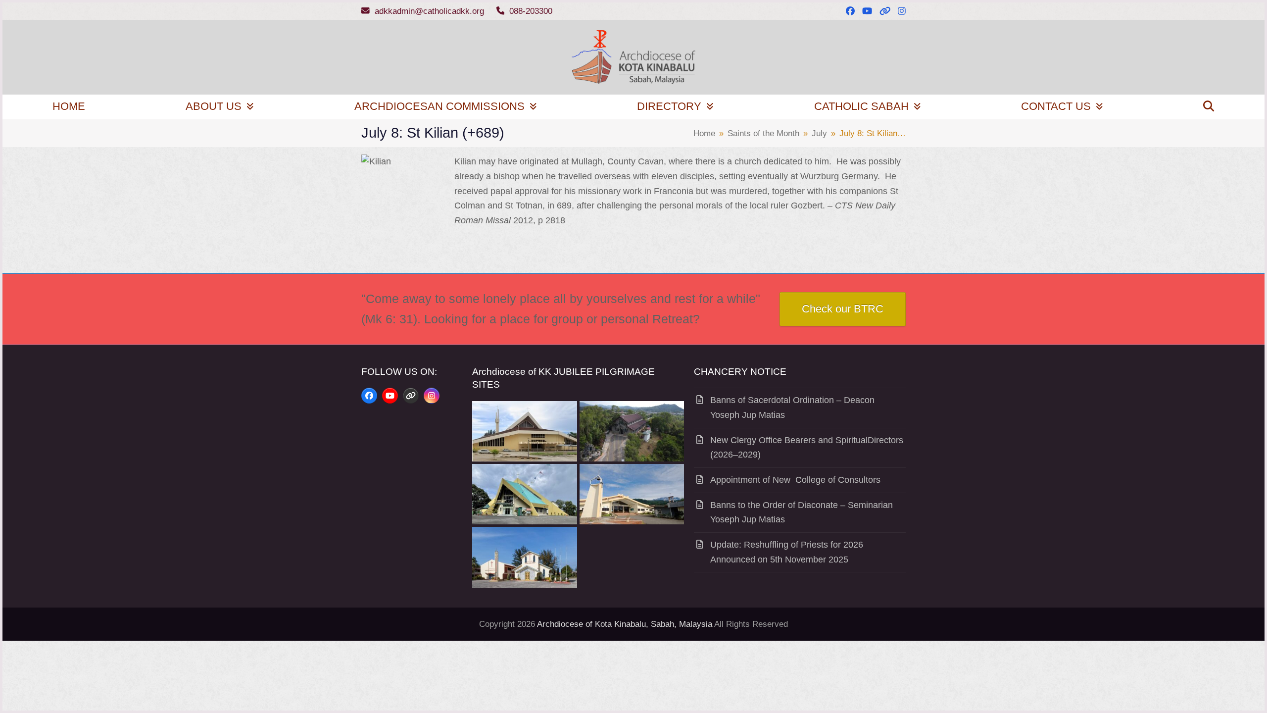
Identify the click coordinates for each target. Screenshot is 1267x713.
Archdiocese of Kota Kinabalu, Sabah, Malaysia (624, 624)
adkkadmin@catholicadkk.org (429, 11)
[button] (1209, 107)
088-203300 (530, 11)
